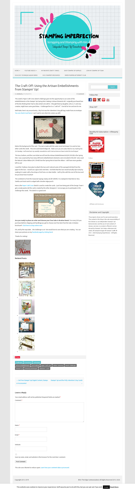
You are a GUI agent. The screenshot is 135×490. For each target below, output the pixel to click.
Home (17, 70)
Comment (18, 400)
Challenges (19, 362)
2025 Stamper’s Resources (51, 75)
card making (35, 365)
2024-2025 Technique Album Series (26, 75)
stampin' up (19, 368)
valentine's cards (44, 368)
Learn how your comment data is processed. (55, 467)
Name (17, 425)
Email (17, 435)
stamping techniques (31, 368)
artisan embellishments (23, 365)
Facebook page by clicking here (42, 232)
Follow (90, 158)
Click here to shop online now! (32, 225)
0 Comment (80, 94)
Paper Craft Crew (28, 185)
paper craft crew (46, 365)
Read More (114, 487)
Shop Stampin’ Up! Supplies (72, 70)
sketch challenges (70, 365)
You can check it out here (23, 113)
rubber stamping (58, 365)
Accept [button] (106, 487)
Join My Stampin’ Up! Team (95, 70)
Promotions (27, 362)
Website (17, 444)
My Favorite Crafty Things (50, 70)
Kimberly (20, 94)
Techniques (36, 362)
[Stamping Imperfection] (67, 65)
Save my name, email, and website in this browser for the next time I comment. (40, 457)
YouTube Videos (30, 70)
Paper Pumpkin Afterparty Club (75, 75)
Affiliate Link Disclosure (97, 204)
